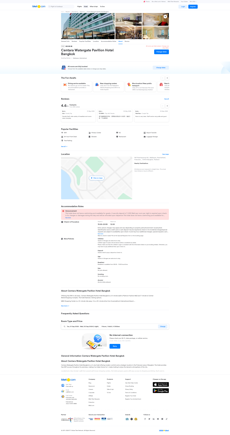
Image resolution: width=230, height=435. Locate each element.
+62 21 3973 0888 (71, 403)
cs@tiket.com (70, 392)
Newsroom (92, 386)
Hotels (109, 386)
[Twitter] (149, 419)
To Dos (109, 392)
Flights (109, 383)
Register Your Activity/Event (133, 399)
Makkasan (82, 11)
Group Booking (129, 386)
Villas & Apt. (110, 389)
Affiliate (91, 396)
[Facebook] (145, 419)
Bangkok (68, 11)
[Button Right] (167, 106)
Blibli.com (91, 405)
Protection (91, 402)
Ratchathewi (75, 11)
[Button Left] (163, 106)
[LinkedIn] (153, 419)
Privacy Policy (129, 389)
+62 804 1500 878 (71, 399)
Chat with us (69, 386)
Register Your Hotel (130, 396)
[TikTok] (166, 419)
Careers (91, 389)
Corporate (91, 392)
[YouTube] (158, 419)
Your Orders (184, 1)
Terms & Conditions (131, 392)
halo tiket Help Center (131, 383)
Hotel (62, 11)
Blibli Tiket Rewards (173, 1)
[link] (183, 7)
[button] (96, 178)
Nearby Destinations (141, 163)
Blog (90, 383)
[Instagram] (162, 419)
